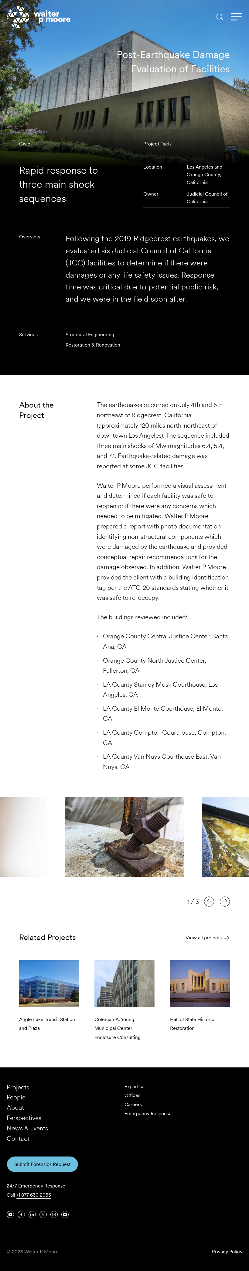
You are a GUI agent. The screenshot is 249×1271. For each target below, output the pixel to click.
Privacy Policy (227, 1252)
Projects (18, 1087)
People (16, 1097)
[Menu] (236, 17)
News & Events (27, 1128)
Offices (132, 1095)
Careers (133, 1104)
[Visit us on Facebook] (21, 1214)
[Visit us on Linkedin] (32, 1214)
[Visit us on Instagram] (54, 1214)
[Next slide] (225, 901)
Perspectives (24, 1118)
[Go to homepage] (38, 17)
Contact (18, 1138)
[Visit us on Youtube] (10, 1214)
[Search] (219, 17)
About (15, 1107)
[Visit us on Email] (65, 1214)
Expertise (134, 1086)
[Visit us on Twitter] (43, 1214)
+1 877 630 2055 (33, 1195)
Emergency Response (148, 1113)
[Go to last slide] (209, 901)
